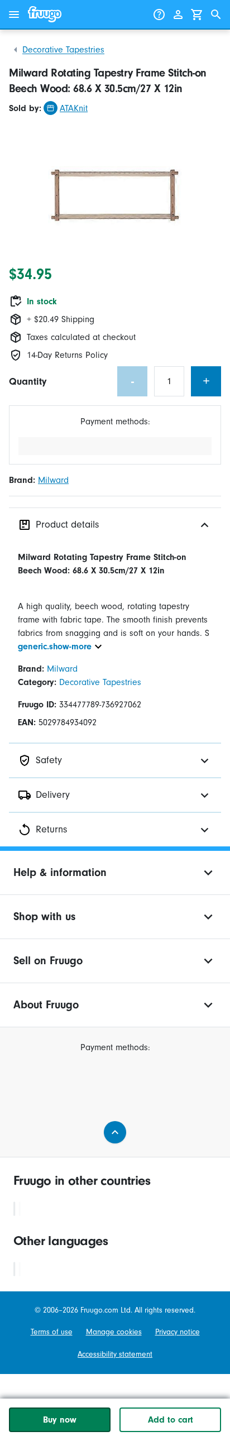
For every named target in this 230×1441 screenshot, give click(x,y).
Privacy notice (177, 1332)
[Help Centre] (159, 14)
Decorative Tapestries (63, 50)
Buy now (59, 1420)
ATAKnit (74, 108)
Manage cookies (114, 1332)
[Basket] (197, 14)
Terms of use (52, 1332)
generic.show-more (55, 646)
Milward (53, 480)
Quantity (27, 381)
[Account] (178, 14)
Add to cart (170, 1420)
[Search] (216, 14)
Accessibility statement (115, 1354)
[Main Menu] (13, 14)
